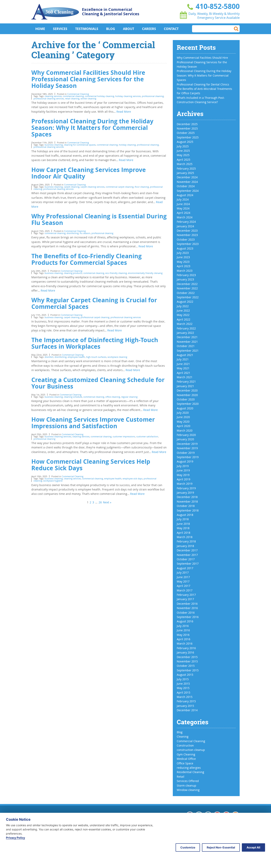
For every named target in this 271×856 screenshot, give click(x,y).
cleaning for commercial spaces (80, 144)
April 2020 (183, 426)
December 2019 (187, 444)
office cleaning (112, 396)
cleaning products (73, 273)
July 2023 (183, 253)
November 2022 (187, 288)
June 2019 (183, 470)
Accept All (253, 847)
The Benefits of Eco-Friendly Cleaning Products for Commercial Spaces (86, 259)
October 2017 (186, 559)
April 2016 (183, 639)
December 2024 (187, 177)
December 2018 (187, 497)
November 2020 (187, 395)
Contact (171, 29)
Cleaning (182, 736)
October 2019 (186, 453)
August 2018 (185, 515)
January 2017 (185, 599)
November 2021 (187, 342)
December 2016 (187, 604)
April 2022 (183, 319)
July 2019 (183, 466)
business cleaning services (58, 436)
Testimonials (86, 29)
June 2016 (183, 630)
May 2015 (183, 688)
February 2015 (186, 701)
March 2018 (184, 537)
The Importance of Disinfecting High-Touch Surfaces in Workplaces (94, 343)
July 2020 (183, 413)
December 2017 (187, 550)
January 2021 (185, 386)
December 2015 (187, 657)
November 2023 (187, 235)
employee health (76, 356)
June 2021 (183, 364)
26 (100, 502)
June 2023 (183, 257)
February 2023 (186, 275)
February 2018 (186, 541)
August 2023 (185, 248)
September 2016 (188, 617)
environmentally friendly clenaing (145, 273)
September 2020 (188, 404)
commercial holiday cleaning (99, 96)
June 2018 (183, 524)
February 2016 (186, 648)
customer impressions (124, 436)
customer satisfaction (147, 436)
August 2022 (185, 301)
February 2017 (186, 595)
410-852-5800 (217, 6)
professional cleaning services (49, 98)
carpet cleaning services (93, 186)
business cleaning (54, 144)
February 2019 (186, 488)
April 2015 (183, 692)
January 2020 (185, 439)
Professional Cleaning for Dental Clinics (203, 84)
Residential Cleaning (190, 772)
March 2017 (184, 590)
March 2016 (184, 643)
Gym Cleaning (186, 754)
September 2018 (188, 510)
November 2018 (187, 501)
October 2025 (186, 133)
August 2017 (185, 568)
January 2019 (185, 492)
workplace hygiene (52, 480)
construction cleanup (191, 750)
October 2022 (186, 293)
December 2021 (187, 337)
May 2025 (183, 155)
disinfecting (73, 233)
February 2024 (186, 222)
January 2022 (185, 333)
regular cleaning (129, 396)
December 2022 (187, 284)
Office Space (185, 763)
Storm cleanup (186, 785)
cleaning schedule (73, 396)
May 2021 (183, 368)
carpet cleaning (71, 186)
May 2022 (183, 315)
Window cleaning (188, 790)
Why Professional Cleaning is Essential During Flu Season (99, 219)
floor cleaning (142, 186)
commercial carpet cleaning (120, 186)
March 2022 (184, 324)
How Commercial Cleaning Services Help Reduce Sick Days (90, 464)
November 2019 (187, 448)
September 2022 (188, 297)
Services (60, 29)
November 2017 (187, 555)
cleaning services (53, 96)
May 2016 (183, 635)
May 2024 (183, 208)
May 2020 (183, 421)
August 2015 (185, 675)
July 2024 (183, 199)
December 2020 (187, 390)
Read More (123, 111)
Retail (180, 776)
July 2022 (183, 306)
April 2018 (183, 533)
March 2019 (184, 484)
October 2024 (186, 186)
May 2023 (183, 262)
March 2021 (184, 377)
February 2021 (186, 381)
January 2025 (185, 173)
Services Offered (188, 781)
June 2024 (183, 204)
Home (40, 29)
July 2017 (183, 572)
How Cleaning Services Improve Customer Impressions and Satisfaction (93, 422)
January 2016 (185, 652)
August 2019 (185, 461)
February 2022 (186, 328)
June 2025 (183, 151)
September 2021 (188, 350)
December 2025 (187, 124)
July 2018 (183, 519)
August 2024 (185, 195)
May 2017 (183, 581)
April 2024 (183, 213)
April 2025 (183, 159)
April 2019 (183, 479)
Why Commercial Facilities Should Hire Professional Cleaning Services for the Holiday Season (88, 79)
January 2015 (185, 706)
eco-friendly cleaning (116, 273)
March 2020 (184, 430)
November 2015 (187, 661)
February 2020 (186, 435)
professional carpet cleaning (95, 317)
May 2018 (183, 528)
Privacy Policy (15, 837)
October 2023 (186, 239)
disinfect (49, 356)
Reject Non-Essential (221, 847)
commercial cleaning (73, 96)
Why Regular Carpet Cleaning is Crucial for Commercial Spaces (94, 303)
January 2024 (185, 226)
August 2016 (185, 621)
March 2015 (184, 697)
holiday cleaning (127, 144)
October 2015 (186, 666)
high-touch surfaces (96, 356)
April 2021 (183, 373)
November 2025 (187, 128)
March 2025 (184, 164)
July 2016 (183, 626)
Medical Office (186, 759)
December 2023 (187, 230)
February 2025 (186, 168)
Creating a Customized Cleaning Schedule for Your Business (98, 383)
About (128, 29)
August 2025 (185, 142)
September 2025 (188, 137)
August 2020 (185, 408)
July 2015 (183, 679)
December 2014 (187, 710)
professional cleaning (153, 96)
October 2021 (186, 346)
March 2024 (184, 217)
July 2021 (183, 359)
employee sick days (132, 478)
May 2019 (183, 475)
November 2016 (187, 608)
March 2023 (184, 271)
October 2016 (186, 612)
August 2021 (185, 355)
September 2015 (188, 670)
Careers (149, 29)
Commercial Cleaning (78, 93)
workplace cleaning (117, 356)
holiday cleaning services (128, 96)
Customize (187, 847)
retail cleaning (72, 98)
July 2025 (183, 146)
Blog (110, 29)
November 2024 (187, 182)
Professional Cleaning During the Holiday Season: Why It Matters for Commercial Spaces (92, 127)
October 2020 (186, 399)
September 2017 (188, 563)
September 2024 (188, 191)
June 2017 (183, 577)
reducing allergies (189, 768)
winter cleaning (88, 98)
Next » (107, 502)
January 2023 (185, 279)
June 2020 (183, 417)
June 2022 (183, 310)
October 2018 (186, 506)
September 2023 (188, 244)
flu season (85, 233)
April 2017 (183, 586)
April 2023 (183, 266)
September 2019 (188, 457)
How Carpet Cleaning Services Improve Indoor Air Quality (88, 173)
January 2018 (185, 546)
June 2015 (183, 683)
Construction (185, 745)
